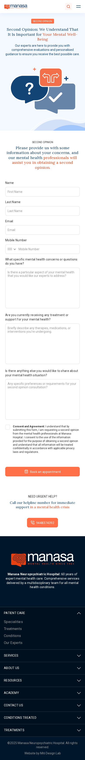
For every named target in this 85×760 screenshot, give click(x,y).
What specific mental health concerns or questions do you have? (41, 261)
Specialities (13, 622)
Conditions (12, 636)
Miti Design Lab (50, 753)
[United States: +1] (11, 249)
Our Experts (13, 643)
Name (9, 183)
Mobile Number (16, 240)
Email (9, 221)
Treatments (13, 629)
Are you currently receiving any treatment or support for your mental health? (36, 317)
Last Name (13, 202)
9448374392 (45, 523)
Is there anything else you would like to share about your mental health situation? (41, 373)
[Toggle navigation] (78, 6)
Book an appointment (45, 472)
